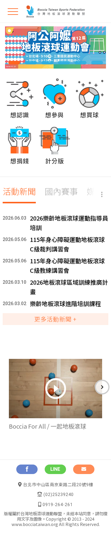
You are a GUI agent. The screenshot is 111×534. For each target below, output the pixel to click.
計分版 (54, 160)
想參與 (54, 114)
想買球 (89, 114)
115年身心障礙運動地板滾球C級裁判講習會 (67, 244)
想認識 (19, 114)
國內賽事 (61, 191)
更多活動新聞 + (55, 319)
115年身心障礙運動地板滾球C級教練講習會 (67, 265)
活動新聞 (19, 191)
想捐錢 (19, 160)
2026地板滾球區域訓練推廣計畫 (69, 287)
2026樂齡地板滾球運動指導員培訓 (69, 223)
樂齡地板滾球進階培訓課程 (65, 303)
